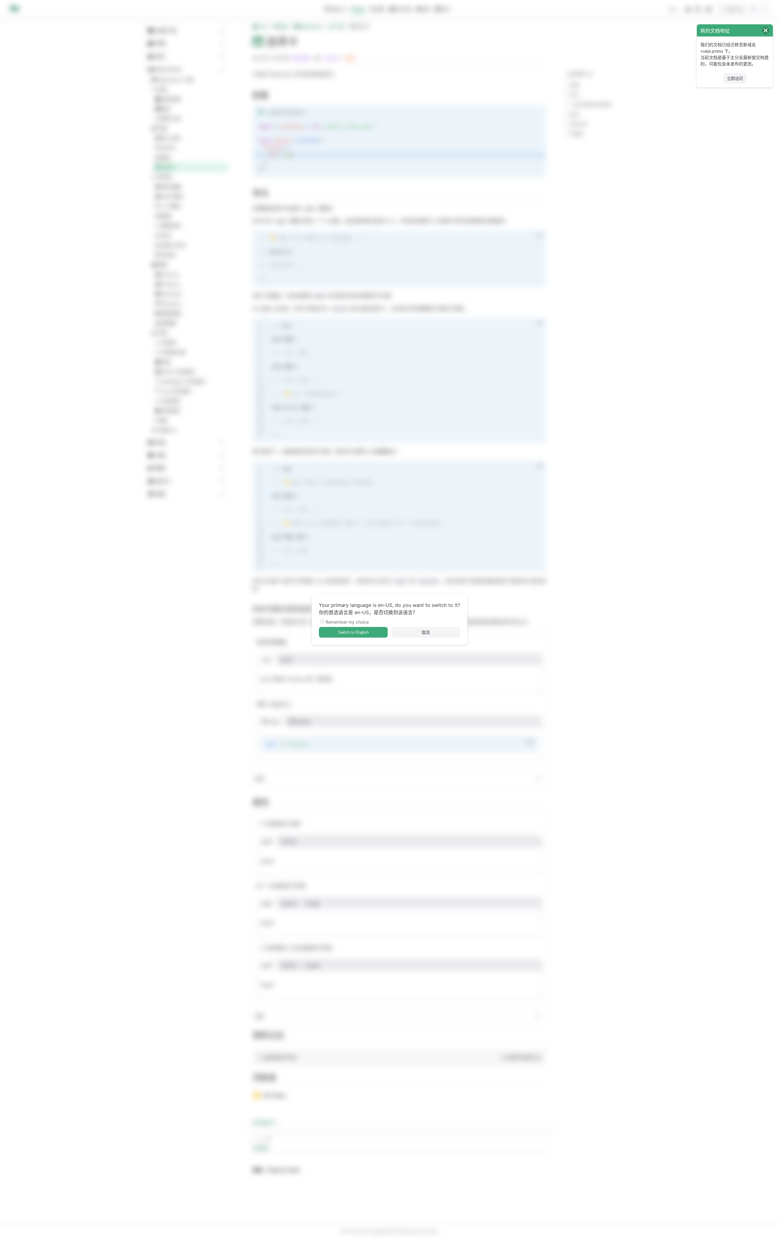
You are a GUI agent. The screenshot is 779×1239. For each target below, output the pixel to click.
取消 (426, 632)
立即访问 (735, 78)
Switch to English (353, 632)
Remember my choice (347, 622)
